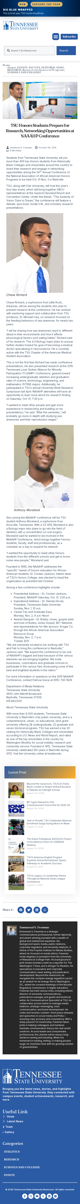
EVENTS (22, 67)
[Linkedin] (49, 1196)
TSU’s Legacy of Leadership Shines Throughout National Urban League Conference (46, 878)
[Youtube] (37, 1196)
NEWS (60, 67)
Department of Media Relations (25, 686)
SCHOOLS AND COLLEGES (24, 72)
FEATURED (48, 67)
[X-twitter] (43, 1196)
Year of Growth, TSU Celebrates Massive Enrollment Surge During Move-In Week (49, 822)
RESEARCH (14, 69)
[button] (55, 36)
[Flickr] (55, 1196)
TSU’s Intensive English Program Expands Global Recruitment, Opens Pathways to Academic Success (46, 860)
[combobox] (29, 50)
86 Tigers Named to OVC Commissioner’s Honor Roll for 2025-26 (48, 804)
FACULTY (34, 67)
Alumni (11, 67)
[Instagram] (30, 1196)
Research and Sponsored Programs (43, 69)
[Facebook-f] (24, 1196)
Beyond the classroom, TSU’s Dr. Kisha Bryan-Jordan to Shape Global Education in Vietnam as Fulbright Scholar (49, 786)
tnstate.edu (54, 753)
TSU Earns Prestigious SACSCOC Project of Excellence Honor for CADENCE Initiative (49, 842)
